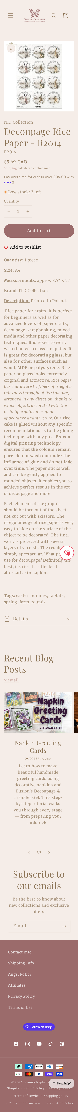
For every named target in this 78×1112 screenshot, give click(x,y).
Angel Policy (20, 974)
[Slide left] (28, 852)
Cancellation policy (59, 1103)
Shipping (10, 168)
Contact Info (20, 952)
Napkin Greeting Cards (38, 746)
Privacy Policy (21, 996)
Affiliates (17, 985)
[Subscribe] (64, 926)
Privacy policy (60, 1088)
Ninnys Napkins (36, 1082)
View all (11, 680)
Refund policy (34, 1088)
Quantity (11, 201)
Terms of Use (20, 1007)
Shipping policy (56, 1096)
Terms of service (26, 1096)
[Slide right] (49, 852)
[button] (10, 15)
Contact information (24, 1103)
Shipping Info (21, 963)
